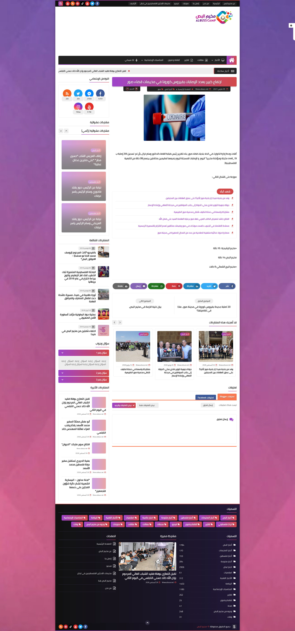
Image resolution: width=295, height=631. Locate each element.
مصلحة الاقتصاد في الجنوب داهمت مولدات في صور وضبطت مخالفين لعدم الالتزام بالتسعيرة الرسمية (183, 226)
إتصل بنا (196, 3)
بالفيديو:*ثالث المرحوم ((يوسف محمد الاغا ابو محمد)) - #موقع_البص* (80, 255)
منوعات (116, 524)
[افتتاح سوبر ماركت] (99, 447)
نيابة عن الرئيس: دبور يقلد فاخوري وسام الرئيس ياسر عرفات (86, 160)
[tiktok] (82, 3)
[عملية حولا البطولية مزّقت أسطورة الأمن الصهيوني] (103, 314)
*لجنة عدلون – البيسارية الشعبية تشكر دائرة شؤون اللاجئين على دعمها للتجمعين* (84, 485)
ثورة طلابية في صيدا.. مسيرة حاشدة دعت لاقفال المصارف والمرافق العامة (77, 298)
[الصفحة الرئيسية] (232, 60)
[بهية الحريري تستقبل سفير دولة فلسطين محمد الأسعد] (99, 464)
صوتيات (186, 3)
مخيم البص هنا (105, 581)
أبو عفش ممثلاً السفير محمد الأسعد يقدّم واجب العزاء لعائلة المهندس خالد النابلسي (84, 427)
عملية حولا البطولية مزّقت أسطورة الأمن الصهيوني (78, 316)
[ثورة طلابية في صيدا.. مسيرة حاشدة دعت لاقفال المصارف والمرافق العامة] (103, 294)
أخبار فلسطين (187, 518)
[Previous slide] (66, 131)
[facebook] (97, 3)
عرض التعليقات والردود (123, 405)
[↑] (147, 623)
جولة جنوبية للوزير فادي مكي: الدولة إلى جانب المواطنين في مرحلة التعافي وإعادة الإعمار (188, 205)
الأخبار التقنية (112, 518)
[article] (144, 303)
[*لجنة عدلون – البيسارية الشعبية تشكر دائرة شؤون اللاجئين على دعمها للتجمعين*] (99, 483)
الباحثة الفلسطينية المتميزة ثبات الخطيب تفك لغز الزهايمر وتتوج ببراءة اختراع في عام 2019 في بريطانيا (79, 277)
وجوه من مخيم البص (95, 524)
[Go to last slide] (120, 322)
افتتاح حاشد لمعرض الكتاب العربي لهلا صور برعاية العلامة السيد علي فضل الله (194, 219)
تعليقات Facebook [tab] (206, 398)
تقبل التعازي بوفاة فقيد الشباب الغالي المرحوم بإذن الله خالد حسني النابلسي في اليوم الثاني (121, 71)
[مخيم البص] (214, 17)
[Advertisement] (114, 31)
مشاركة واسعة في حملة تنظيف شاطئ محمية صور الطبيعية (201, 212)
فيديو (176, 3)
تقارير (186, 60)
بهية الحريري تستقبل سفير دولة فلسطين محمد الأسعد (76, 464)
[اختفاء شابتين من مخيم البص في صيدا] (103, 330)
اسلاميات (130, 518)
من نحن (206, 3)
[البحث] (60, 3)
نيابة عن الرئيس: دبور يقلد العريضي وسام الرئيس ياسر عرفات (85, 191)
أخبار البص (168, 89)
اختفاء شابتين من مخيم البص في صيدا (79, 332)
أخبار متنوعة (167, 518)
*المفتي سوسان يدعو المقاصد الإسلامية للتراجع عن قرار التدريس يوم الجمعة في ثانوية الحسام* (84, 221)
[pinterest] (77, 3)
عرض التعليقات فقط (147, 405)
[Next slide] (114, 322)
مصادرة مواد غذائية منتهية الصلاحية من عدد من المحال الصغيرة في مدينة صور (193, 233)
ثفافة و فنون (174, 60)
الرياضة (94, 518)
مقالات (200, 60)
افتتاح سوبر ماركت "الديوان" (76, 444)
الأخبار (217, 60)
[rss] (73, 3)
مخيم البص (202, 626)
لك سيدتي (129, 60)
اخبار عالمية (147, 518)
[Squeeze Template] (234, 626)
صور (159, 89)
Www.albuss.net (168, 582)
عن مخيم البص (229, 3)
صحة (230, 606)
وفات (75, 524)
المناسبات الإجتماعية (153, 60)
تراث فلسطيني (225, 524)
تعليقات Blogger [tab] (227, 397)
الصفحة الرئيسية (184, 89)
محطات (160, 524)
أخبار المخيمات (207, 518)
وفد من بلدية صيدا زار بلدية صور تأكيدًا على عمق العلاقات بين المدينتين (197, 198)
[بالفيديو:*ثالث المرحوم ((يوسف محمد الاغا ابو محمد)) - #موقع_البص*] (103, 252)
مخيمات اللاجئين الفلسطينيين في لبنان (155, 3)
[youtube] (87, 3)
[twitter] (92, 3)
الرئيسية (216, 3)
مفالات (146, 524)
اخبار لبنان (227, 567)
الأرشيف (133, 3)
